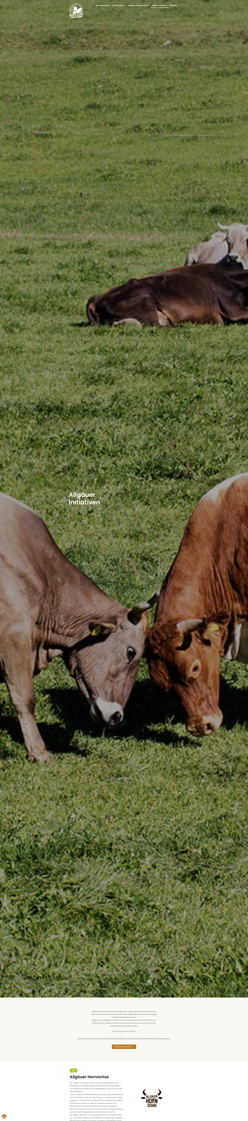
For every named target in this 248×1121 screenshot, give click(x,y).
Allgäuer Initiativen (159, 5)
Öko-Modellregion (103, 5)
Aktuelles (173, 5)
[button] (4, 1116)
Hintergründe (118, 5)
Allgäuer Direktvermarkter (138, 5)
